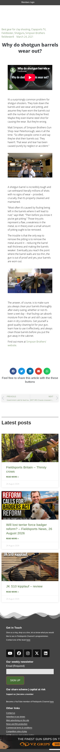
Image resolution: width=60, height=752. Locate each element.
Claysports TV (38, 29)
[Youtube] (10, 653)
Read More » (12, 476)
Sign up (15, 680)
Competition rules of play (16, 731)
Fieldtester (7, 33)
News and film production (16, 724)
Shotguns (19, 33)
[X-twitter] (37, 653)
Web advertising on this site (17, 720)
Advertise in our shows (15, 717)
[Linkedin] (46, 653)
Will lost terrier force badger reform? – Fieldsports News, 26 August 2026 (29, 529)
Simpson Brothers (35, 33)
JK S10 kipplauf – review (24, 586)
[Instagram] (28, 653)
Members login (27, 2)
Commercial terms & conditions (19, 728)
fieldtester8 (8, 36)
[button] (13, 371)
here (28, 640)
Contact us (10, 713)
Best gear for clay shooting (16, 29)
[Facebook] (19, 653)
